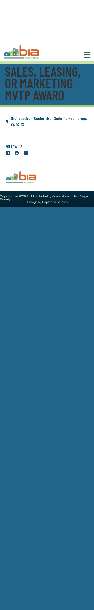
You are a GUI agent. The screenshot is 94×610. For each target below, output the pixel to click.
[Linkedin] (26, 153)
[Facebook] (17, 153)
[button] (86, 55)
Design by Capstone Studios (47, 202)
